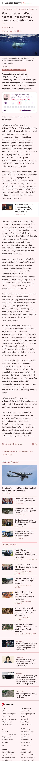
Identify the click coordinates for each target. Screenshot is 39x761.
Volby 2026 (5, 711)
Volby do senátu (6, 722)
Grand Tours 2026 (26, 725)
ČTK (3, 24)
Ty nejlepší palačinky (27, 732)
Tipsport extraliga (7, 737)
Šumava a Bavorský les (9, 757)
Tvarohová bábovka (26, 740)
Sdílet (14, 31)
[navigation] (2, 3)
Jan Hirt (23, 716)
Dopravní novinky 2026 (28, 757)
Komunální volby (7, 725)
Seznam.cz (26, 3)
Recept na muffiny (26, 734)
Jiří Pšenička (31, 559)
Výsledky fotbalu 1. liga (9, 734)
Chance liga (5, 732)
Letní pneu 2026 (26, 752)
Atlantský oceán (7, 454)
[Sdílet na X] (36, 444)
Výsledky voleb (6, 716)
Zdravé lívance (25, 737)
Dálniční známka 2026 (27, 755)
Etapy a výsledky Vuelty (28, 714)
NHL (3, 745)
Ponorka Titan (27, 451)
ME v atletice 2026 (7, 740)
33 (20, 31)
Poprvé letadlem (7, 755)
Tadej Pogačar (25, 719)
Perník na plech (25, 745)
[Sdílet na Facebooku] (33, 444)
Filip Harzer (30, 634)
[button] (19, 45)
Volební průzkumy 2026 (9, 714)
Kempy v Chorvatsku (8, 752)
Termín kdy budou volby (9, 719)
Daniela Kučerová (23, 572)
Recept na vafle (25, 742)
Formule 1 (5, 742)
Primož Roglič (25, 722)
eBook (6, 31)
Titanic (18, 451)
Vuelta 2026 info (26, 711)
